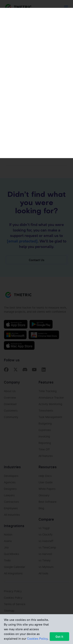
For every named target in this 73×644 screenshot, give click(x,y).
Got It (59, 637)
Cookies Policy (37, 638)
